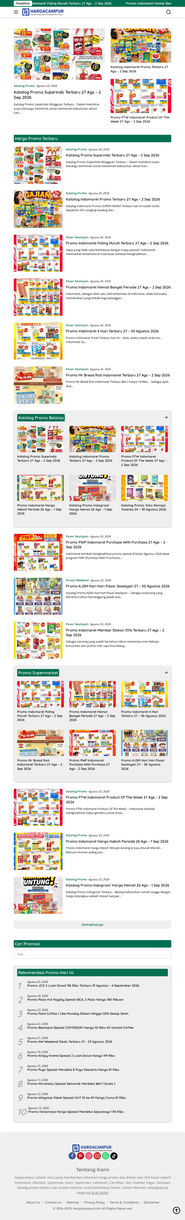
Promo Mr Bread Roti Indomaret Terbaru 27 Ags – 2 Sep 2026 (118, 375)
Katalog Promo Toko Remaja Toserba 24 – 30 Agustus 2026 (143, 507)
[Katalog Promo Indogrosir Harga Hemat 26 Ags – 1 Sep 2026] (92, 488)
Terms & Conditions (124, 1202)
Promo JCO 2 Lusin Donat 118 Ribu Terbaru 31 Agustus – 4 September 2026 (83, 986)
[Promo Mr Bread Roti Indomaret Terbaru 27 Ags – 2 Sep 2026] (38, 385)
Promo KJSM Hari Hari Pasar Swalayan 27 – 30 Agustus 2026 (118, 586)
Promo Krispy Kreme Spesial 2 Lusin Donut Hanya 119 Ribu (71, 1056)
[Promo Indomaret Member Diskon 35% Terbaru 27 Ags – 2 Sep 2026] (38, 640)
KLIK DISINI (100, 1193)
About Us (33, 1202)
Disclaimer (152, 1202)
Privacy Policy (94, 1202)
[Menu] (17, 12)
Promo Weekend (77, 580)
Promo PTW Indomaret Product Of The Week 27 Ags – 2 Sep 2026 (140, 119)
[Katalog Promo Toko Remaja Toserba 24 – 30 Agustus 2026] (144, 488)
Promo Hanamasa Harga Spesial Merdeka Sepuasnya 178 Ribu (76, 1112)
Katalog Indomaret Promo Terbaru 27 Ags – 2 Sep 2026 (139, 69)
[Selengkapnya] (166, 417)
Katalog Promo (24, 86)
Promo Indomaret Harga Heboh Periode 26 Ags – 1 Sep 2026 (39, 509)
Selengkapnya (92, 924)
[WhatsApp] (105, 1156)
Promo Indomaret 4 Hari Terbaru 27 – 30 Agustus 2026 (112, 331)
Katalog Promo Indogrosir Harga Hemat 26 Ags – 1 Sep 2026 (90, 509)
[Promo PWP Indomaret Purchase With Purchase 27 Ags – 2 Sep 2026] (38, 552)
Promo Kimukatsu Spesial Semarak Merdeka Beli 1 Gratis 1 (71, 1084)
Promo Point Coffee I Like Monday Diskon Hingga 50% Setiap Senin (77, 1014)
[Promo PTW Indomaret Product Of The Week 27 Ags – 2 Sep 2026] (141, 96)
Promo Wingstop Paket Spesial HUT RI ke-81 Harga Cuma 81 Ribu (76, 1098)
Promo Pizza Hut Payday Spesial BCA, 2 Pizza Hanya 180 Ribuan (75, 1000)
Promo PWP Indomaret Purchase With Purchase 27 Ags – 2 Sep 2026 (89, 764)
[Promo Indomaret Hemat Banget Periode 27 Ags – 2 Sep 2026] (38, 297)
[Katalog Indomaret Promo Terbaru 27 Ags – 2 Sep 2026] (141, 45)
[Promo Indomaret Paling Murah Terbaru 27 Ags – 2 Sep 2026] (38, 253)
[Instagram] (88, 1156)
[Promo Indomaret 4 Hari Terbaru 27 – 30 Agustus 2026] (38, 341)
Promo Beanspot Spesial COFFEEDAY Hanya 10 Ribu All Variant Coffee (80, 1028)
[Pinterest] (80, 1156)
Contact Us (53, 1202)
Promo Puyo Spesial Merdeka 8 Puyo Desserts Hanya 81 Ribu (73, 1070)
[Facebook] (72, 1156)
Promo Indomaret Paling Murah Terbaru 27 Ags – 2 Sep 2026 (117, 243)
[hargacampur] (42, 12)
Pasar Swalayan (77, 237)
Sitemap (73, 1202)
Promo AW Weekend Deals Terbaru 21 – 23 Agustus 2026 (69, 1042)
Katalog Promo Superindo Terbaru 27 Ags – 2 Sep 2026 (112, 155)
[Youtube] (97, 1156)
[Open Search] (168, 12)
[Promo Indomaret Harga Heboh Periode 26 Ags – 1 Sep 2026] (40, 488)
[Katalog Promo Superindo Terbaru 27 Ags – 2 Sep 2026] (59, 54)
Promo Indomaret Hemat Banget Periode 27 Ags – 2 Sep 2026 (118, 287)
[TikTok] (114, 1156)
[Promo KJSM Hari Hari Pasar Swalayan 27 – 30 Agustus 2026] (38, 596)
